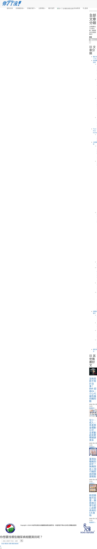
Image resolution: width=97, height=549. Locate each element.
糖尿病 (6, 543)
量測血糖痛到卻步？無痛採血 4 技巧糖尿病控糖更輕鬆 (92, 467)
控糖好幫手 (31, 8)
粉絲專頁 (77, 8)
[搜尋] (90, 42)
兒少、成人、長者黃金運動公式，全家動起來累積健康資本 (92, 430)
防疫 (2, 543)
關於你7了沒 (95, 57)
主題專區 (41, 8)
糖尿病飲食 (15, 543)
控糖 (10, 543)
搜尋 (86, 8)
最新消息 (10, 8)
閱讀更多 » (92, 408)
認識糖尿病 (19, 8)
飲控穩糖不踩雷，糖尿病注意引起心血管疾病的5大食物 (92, 505)
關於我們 (51, 8)
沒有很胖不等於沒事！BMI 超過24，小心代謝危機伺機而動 (92, 390)
